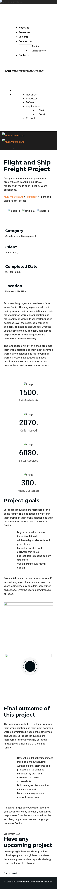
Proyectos (24, 32)
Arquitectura (25, 41)
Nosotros (24, 27)
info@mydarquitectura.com (27, 70)
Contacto (24, 55)
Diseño (35, 46)
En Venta (23, 36)
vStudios (48, 881)
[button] (28, 215)
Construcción (38, 50)
